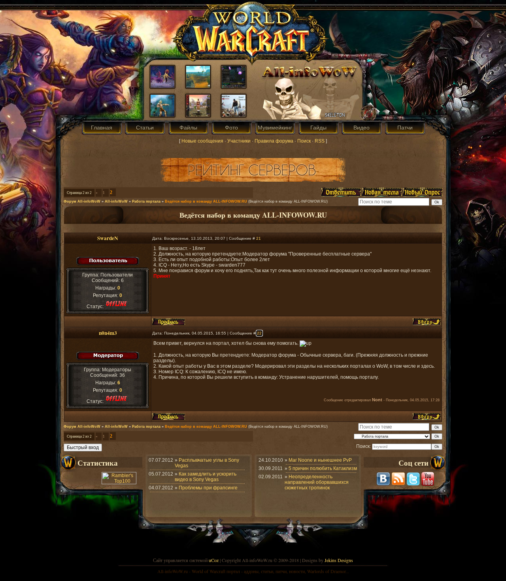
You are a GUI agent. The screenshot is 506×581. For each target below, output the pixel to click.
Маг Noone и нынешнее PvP (320, 460)
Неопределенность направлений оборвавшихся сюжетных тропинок (317, 482)
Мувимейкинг (275, 127)
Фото (231, 127)
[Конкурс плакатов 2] (162, 115)
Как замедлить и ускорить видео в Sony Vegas (205, 476)
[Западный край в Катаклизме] (198, 86)
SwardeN (107, 238)
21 (258, 238)
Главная (101, 127)
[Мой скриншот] (233, 86)
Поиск (304, 141)
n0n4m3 (108, 333)
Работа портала (146, 201)
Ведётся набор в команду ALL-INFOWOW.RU (206, 201)
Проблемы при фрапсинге (208, 488)
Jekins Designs (339, 560)
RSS (320, 141)
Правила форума (274, 141)
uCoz (214, 560)
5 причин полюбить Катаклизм (323, 468)
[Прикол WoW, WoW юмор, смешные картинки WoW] (233, 115)
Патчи (405, 127)
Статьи (145, 127)
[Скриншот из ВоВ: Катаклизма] (162, 86)
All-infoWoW (116, 201)
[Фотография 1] (198, 115)
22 (259, 333)
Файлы (188, 127)
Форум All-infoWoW (82, 201)
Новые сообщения (202, 141)
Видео (361, 127)
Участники (239, 141)
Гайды (318, 127)
